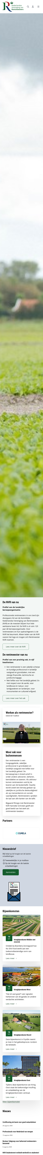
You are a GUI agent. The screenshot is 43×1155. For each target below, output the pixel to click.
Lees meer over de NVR (16, 646)
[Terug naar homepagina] (13, 6)
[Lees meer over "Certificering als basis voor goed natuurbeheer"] (21, 1124)
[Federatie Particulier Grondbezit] (21, 833)
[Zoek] (28, 6)
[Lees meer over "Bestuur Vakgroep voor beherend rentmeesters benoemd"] (21, 1143)
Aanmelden (11, 872)
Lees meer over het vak (15, 698)
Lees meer (10, 958)
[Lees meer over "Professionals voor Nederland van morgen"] (21, 1132)
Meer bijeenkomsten (11, 1101)
